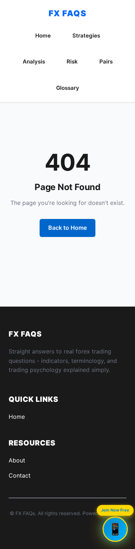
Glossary (67, 87)
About (17, 460)
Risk (72, 61)
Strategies (86, 35)
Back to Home (67, 227)
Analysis (34, 61)
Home (43, 35)
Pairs (106, 61)
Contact (20, 475)
